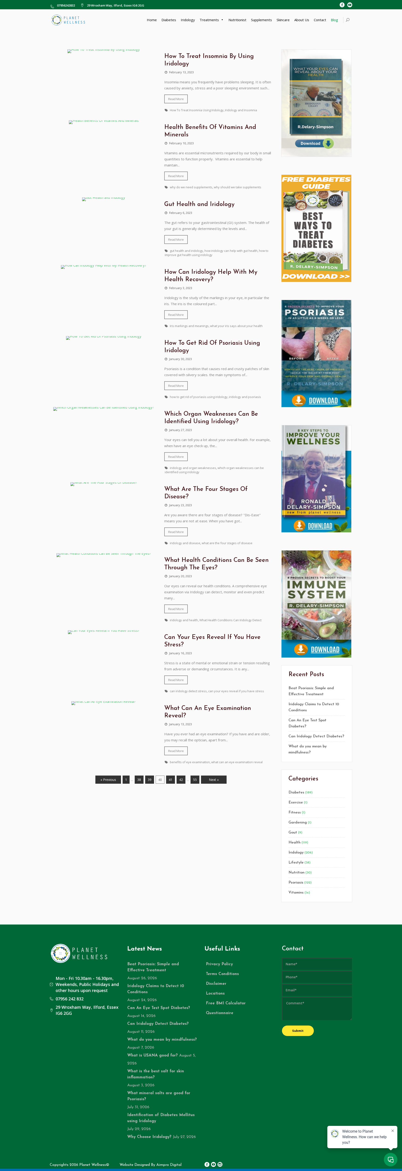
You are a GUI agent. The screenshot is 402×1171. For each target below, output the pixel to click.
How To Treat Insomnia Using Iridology (197, 110)
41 (170, 779)
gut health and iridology (186, 251)
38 (139, 779)
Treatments (209, 19)
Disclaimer (216, 984)
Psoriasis (295, 882)
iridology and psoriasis (245, 397)
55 (195, 779)
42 (181, 779)
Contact (320, 19)
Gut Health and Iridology (199, 204)
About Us (301, 19)
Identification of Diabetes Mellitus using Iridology (161, 1118)
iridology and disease (185, 543)
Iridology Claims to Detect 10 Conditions (313, 707)
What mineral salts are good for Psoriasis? (158, 1096)
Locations (215, 994)
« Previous (108, 779)
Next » (214, 779)
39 (149, 779)
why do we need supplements (191, 187)
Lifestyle (296, 862)
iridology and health (184, 620)
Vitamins (296, 892)
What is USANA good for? (152, 1055)
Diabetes (168, 19)
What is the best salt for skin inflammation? (155, 1074)
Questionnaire (219, 1013)
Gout (292, 832)
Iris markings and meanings (189, 326)
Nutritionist (237, 19)
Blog (334, 19)
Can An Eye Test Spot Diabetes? (307, 723)
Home (152, 19)
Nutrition (296, 872)
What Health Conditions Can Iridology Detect (230, 620)
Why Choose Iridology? (149, 1137)
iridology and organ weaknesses (193, 468)
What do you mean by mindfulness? (307, 749)
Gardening (297, 822)
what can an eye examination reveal (237, 762)
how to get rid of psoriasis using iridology (199, 397)
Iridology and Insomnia (241, 110)
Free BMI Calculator (226, 1003)
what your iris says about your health (236, 326)
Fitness (294, 812)
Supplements (261, 19)
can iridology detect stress (188, 691)
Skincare (283, 19)
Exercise (295, 802)
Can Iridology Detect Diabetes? (316, 736)
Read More (176, 99)
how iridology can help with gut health (231, 251)
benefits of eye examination (190, 762)
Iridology (188, 19)
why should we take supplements (237, 187)
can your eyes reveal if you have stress (236, 691)
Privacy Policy (219, 964)
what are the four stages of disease (227, 543)
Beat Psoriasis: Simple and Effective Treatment (311, 691)
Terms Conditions (222, 974)
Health (294, 842)
